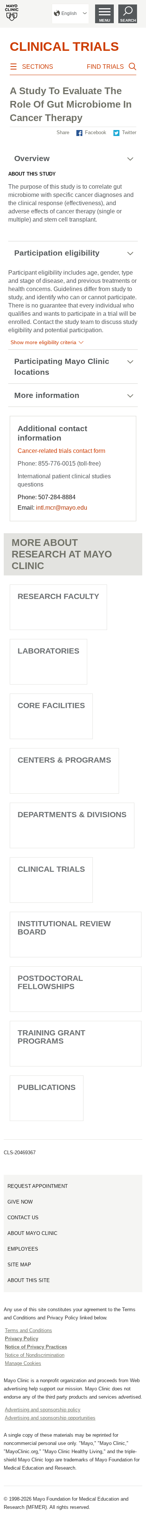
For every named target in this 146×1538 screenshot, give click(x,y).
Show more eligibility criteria (43, 342)
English (69, 13)
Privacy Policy (21, 1338)
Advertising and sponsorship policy (42, 1409)
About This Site (28, 1280)
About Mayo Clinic (32, 1233)
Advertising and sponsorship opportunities (50, 1418)
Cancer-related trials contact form (61, 451)
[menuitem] (70, 14)
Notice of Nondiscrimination (34, 1355)
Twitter (129, 132)
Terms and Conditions (28, 1330)
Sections (37, 67)
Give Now (20, 1202)
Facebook (95, 132)
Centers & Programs (64, 760)
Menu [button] (104, 20)
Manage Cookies (23, 1363)
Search (128, 20)
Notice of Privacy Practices (36, 1347)
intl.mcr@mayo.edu (61, 507)
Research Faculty (58, 596)
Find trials (105, 67)
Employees (22, 1249)
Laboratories (48, 650)
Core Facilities (51, 705)
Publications (47, 1087)
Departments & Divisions (72, 814)
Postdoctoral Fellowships (50, 982)
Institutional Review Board (64, 927)
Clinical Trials (64, 46)
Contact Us (23, 1217)
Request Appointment (37, 1186)
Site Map (19, 1264)
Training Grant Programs (51, 1036)
